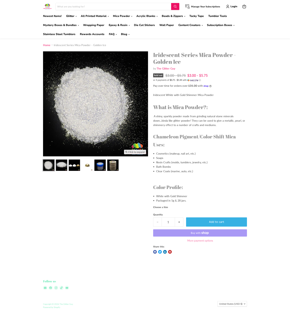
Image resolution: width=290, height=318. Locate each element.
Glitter (70, 16)
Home (46, 45)
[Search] (175, 6)
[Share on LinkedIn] (165, 252)
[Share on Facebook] (155, 252)
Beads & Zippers (173, 16)
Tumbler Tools (217, 16)
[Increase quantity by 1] (179, 222)
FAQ (112, 34)
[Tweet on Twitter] (160, 252)
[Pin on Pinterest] (170, 252)
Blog (124, 34)
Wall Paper (166, 25)
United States (230, 303)
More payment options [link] (200, 240)
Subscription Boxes (220, 25)
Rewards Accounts (92, 34)
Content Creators (189, 25)
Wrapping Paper (93, 25)
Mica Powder (122, 16)
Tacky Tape (196, 16)
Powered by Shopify (51, 307)
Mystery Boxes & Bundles (60, 25)
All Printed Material (94, 16)
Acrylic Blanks (146, 16)
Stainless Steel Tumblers (59, 34)
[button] (200, 80)
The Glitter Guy (166, 68)
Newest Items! (52, 16)
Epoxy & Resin (118, 25)
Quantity (158, 214)
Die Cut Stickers (144, 25)
